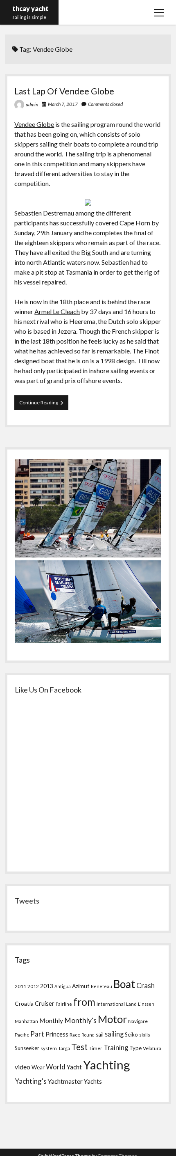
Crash (145, 985)
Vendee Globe (34, 124)
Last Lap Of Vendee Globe (64, 91)
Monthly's (80, 1020)
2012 (33, 986)
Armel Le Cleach (57, 311)
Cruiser (44, 1003)
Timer (95, 1048)
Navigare (138, 1021)
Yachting (106, 1064)
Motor (112, 1019)
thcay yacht (30, 8)
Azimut (81, 985)
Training (116, 1047)
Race (75, 1035)
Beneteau (101, 986)
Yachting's (31, 1081)
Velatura (152, 1048)
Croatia (24, 1003)
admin (32, 104)
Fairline (64, 1004)
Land (131, 1004)
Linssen (146, 1004)
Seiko (131, 1034)
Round (88, 1034)
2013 (46, 985)
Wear (38, 1067)
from (84, 1002)
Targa (64, 1048)
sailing (114, 1034)
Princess (56, 1034)
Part (37, 1034)
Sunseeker (27, 1048)
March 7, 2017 (63, 104)
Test (79, 1047)
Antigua (62, 986)
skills (144, 1035)
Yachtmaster (65, 1081)
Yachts (93, 1081)
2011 (20, 986)
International (111, 1004)
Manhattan (26, 1021)
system (49, 1048)
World (55, 1066)
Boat (124, 984)
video (22, 1067)
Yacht (74, 1067)
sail (100, 1034)
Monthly (51, 1020)
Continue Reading (43, 404)
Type (135, 1048)
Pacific (22, 1035)
